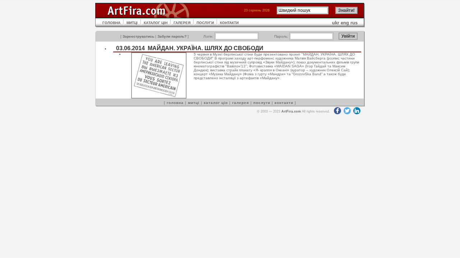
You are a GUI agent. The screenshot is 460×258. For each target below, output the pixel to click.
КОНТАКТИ (229, 23)
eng (345, 22)
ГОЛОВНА (111, 23)
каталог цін (216, 103)
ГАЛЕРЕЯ (182, 23)
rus (354, 22)
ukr (335, 22)
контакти (284, 103)
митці (193, 103)
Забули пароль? (172, 36)
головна (175, 103)
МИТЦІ (132, 23)
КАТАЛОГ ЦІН (155, 23)
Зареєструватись (138, 36)
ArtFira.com (291, 111)
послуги (261, 103)
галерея (240, 103)
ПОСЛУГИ (205, 23)
